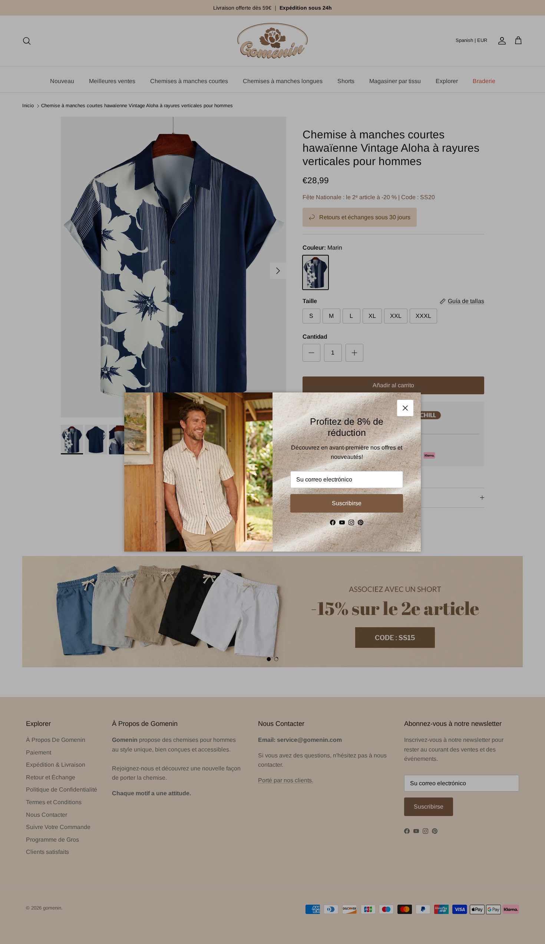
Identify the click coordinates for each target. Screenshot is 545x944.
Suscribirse (346, 503)
